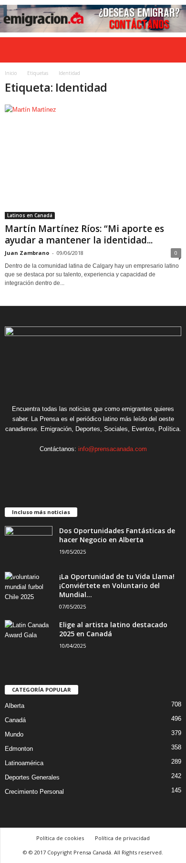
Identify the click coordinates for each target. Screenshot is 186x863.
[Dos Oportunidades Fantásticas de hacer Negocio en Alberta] (28, 544)
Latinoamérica (24, 763)
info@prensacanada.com (112, 449)
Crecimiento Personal (34, 791)
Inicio (11, 73)
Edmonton (19, 748)
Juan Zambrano (27, 252)
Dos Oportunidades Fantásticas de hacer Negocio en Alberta (117, 535)
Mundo (14, 734)
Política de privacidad (122, 838)
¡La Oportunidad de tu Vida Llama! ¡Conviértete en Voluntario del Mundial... (117, 585)
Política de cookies (60, 838)
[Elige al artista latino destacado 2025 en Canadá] (28, 638)
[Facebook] (64, 467)
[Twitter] (104, 467)
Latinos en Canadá (29, 215)
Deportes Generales (32, 777)
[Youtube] (122, 467)
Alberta (14, 705)
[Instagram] (84, 467)
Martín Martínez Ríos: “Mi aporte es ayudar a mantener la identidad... (84, 234)
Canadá (15, 720)
